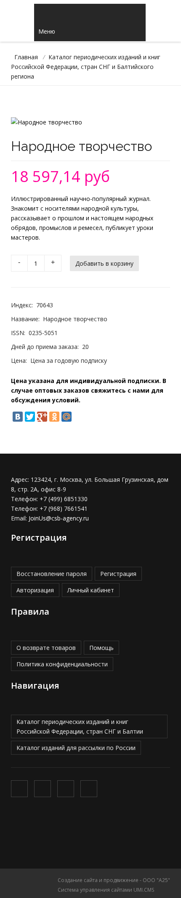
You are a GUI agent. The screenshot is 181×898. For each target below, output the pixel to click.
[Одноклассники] (54, 417)
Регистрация (118, 574)
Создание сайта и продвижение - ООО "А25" (114, 880)
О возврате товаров (46, 648)
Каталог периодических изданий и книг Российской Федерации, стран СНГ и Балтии (79, 726)
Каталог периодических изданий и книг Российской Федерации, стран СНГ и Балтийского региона (85, 66)
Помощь (101, 648)
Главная (26, 57)
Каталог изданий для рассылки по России (76, 748)
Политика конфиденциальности (62, 664)
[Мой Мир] (66, 417)
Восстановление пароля (51, 574)
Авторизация (35, 590)
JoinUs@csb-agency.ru (59, 518)
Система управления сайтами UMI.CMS (106, 889)
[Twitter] (30, 417)
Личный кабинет (90, 590)
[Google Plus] (42, 417)
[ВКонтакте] (18, 417)
